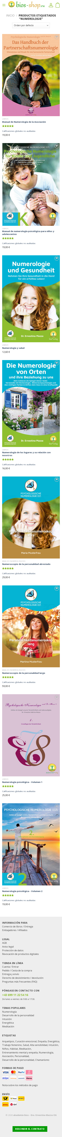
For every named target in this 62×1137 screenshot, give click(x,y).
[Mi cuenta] (51, 5)
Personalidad (22, 1056)
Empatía (42, 1041)
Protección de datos (13, 950)
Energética (8, 1022)
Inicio (10, 15)
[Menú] (4, 5)
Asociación (8, 1056)
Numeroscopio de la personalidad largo (23, 673)
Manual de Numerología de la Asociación (24, 121)
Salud (26, 1045)
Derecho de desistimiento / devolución (22, 977)
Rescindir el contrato (29, 1128)
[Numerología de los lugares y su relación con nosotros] (31, 403)
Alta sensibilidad (38, 1045)
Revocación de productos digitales (20, 954)
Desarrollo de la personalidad (18, 1015)
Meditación (8, 1026)
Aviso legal (8, 946)
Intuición (7, 1019)
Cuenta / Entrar (10, 966)
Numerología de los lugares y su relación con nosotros (26, 454)
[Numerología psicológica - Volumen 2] (31, 844)
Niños (5, 1048)
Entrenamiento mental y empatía (20, 1052)
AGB (4, 942)
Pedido (6, 970)
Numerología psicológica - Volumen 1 (22, 782)
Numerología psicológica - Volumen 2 (22, 891)
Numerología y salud (13, 348)
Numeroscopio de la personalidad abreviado (26, 564)
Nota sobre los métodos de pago (20, 1085)
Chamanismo (42, 1059)
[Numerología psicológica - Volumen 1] (31, 735)
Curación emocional (26, 1041)
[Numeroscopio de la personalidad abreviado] (31, 517)
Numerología (9, 1011)
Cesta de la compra (22, 970)
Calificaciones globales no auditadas (18, 131)
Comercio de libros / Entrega (17, 926)
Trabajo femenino (12, 1045)
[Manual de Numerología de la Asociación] (31, 75)
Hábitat (14, 1048)
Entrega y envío (10, 974)
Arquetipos (8, 1041)
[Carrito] (57, 5)
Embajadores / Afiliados (14, 930)
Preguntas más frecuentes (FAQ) (19, 981)
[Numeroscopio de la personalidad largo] (31, 626)
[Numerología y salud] (31, 298)
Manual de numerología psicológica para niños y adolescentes (28, 233)
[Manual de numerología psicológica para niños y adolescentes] (31, 184)
